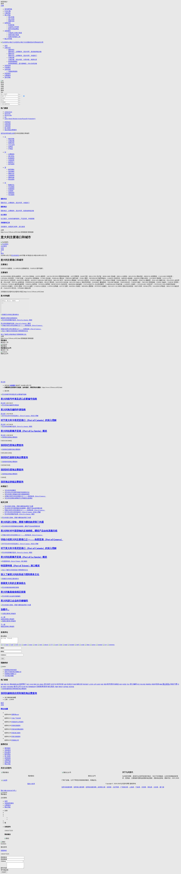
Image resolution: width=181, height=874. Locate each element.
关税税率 (11, 160)
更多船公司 (15, 740)
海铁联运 (149, 684)
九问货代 (12, 385)
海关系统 (50, 687)
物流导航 (11, 139)
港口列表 (11, 17)
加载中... (5, 609)
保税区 (116, 684)
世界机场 (8, 23)
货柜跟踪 (11, 193)
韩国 (34, 684)
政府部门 (11, 162)
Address (3, 655)
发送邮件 (4, 872)
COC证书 (11, 145)
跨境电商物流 (22, 62)
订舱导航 (8, 13)
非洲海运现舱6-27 (10, 674)
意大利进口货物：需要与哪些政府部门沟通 (19, 506)
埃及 (102, 684)
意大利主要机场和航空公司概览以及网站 (18, 498)
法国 (65, 684)
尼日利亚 (71, 686)
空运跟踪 (11, 187)
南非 (120, 684)
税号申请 (60, 684)
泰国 (17, 684)
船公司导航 (8, 39)
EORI (31, 684)
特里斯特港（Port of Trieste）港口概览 (20, 565)
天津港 (144, 787)
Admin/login (8, 112)
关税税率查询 (12, 71)
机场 (157, 684)
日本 (37, 684)
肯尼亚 (124, 684)
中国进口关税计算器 (15, 33)
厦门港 (162, 787)
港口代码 (11, 19)
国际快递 (11, 177)
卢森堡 (56, 686)
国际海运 (24, 50)
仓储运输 (22, 58)
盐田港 (109, 787)
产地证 (10, 148)
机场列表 (11, 25)
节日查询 (11, 195)
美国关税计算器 (13, 35)
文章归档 (8, 124)
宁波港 (137, 787)
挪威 (160, 684)
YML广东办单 (16, 718)
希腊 (74, 684)
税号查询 (11, 164)
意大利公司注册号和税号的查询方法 (17, 492)
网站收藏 (13, 684)
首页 (6, 46)
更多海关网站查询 (17, 729)
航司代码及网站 (13, 29)
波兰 (28, 684)
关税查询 (8, 31)
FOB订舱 (8, 11)
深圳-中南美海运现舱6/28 (13, 672)
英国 (105, 684)
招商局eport (15, 714)
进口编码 (133, 684)
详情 (2, 705)
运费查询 (8, 75)
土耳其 (91, 684)
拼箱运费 (8, 762)
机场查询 (11, 158)
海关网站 (11, 171)
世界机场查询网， (92, 787)
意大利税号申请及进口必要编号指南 (19, 399)
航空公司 (17, 687)
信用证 (10, 147)
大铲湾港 (116, 787)
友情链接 (8, 758)
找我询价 (4, 850)
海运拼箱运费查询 (11, 130)
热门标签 (8, 128)
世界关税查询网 (67, 787)
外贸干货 (54, 684)
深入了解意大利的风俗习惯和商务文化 (13, 334)
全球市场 (8, 65)
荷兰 (138, 684)
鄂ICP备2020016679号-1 (8, 790)
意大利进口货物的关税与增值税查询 (17, 494)
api (5, 117)
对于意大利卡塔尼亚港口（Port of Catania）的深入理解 (28, 420)
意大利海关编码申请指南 (13, 409)
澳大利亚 (143, 684)
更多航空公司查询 (17, 722)
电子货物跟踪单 (31, 686)
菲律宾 (4, 686)
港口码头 (11, 156)
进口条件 (47, 684)
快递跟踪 (11, 189)
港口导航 (8, 15)
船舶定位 (11, 185)
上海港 (131, 787)
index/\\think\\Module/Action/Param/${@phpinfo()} (20, 118)
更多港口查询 (15, 733)
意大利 (12, 133)
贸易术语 (11, 143)
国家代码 (11, 21)
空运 (128, 684)
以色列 (98, 684)
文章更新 (8, 126)
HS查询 (10, 191)
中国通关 (8, 67)
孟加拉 (41, 684)
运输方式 (8, 47)
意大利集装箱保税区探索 (13, 592)
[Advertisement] (57, 368)
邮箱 (2, 651)
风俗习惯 (173, 684)
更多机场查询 (15, 725)
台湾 (94, 684)
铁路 (153, 684)
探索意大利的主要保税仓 (9, 318)
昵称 (2, 648)
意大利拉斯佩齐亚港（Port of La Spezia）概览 (16, 323)
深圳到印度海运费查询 (12, 469)
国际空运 (22, 54)
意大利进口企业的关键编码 (14, 600)
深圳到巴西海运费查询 (12, 445)
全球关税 (8, 69)
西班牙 (61, 686)
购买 (2, 703)
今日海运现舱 (9, 676)
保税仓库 (79, 684)
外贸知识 (8, 73)
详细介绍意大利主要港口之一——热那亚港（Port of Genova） (21, 329)
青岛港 (150, 787)
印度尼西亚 (10, 686)
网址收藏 (4, 709)
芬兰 (8, 684)
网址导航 (8, 764)
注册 (2, 5)
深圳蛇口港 (101, 787)
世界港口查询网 (79, 787)
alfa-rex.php (8, 115)
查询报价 (8, 748)
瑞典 (2, 684)
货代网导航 (8, 9)
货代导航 (8, 77)
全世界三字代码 (13, 27)
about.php (7, 113)
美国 (5, 684)
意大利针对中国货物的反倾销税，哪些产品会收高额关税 (23, 508)
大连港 (156, 787)
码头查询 (11, 179)
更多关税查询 (15, 736)
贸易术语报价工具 (14, 37)
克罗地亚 (65, 686)
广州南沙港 (124, 787)
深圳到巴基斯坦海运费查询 (14, 457)
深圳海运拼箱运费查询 (12, 482)
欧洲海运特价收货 (11, 670)
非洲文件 (70, 684)
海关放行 (86, 684)
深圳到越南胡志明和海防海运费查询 (19, 693)
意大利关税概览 (10, 490)
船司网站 (11, 169)
